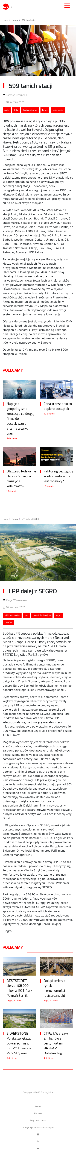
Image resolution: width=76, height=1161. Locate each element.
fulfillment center (12, 615)
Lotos (45, 110)
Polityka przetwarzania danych (38, 1127)
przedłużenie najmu (42, 615)
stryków (8, 622)
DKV (16, 110)
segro (58, 615)
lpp (26, 615)
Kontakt (38, 1113)
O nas (38, 1106)
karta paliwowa (30, 110)
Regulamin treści (38, 1120)
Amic (6, 110)
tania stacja (58, 110)
